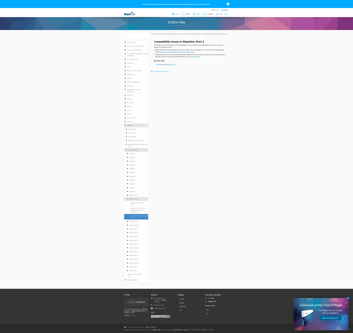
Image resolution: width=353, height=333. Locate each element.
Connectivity (130, 85)
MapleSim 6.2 (132, 180)
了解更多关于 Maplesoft (130, 315)
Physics (129, 67)
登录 (207, 310)
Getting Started (131, 42)
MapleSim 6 (132, 172)
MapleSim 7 (132, 191)
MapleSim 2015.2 (134, 199)
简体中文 (153, 327)
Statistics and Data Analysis (134, 70)
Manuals (129, 114)
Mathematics (130, 63)
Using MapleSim (132, 136)
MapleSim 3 (132, 157)
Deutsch (142, 327)
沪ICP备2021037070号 (207, 330)
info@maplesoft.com (159, 308)
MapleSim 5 (132, 168)
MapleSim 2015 (133, 195)
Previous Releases (133, 150)
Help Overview (132, 129)
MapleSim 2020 (133, 244)
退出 (207, 313)
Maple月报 (211, 298)
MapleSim (129, 125)
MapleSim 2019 (133, 236)
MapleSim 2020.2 (134, 248)
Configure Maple (131, 118)
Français (136, 327)
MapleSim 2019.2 (134, 240)
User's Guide (131, 133)
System (129, 110)
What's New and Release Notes (135, 46)
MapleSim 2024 (133, 270)
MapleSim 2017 (133, 229)
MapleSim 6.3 (132, 184)
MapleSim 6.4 (132, 187)
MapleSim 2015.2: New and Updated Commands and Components (137, 210)
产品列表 (181, 299)
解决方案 (181, 303)
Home (153, 34)
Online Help (166, 34)
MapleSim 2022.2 (134, 263)
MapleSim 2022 (133, 259)
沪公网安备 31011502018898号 (191, 330)
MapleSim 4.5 (132, 165)
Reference (130, 106)
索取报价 (225, 10)
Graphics (129, 78)
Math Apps (130, 95)
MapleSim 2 (132, 153)
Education (129, 99)
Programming (130, 74)
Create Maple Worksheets (134, 50)
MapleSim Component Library (136, 140)
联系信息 (154, 295)
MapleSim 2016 (133, 221)
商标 (174, 330)
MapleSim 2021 (133, 251)
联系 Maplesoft (216, 10)
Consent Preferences (167, 330)
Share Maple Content (133, 59)
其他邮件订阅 (212, 301)
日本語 (147, 327)
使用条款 (155, 330)
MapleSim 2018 (133, 233)
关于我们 (127, 295)
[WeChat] (169, 316)
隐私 (159, 330)
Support (158, 34)
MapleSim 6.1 (132, 176)
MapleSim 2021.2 (134, 255)
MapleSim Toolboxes (132, 280)
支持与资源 (182, 306)
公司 (180, 310)
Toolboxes (130, 121)
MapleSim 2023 (133, 267)
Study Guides (130, 102)
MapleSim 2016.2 (134, 225)
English (130, 327)
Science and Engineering (133, 82)
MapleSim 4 (132, 161)
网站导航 (179, 330)
